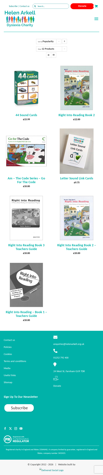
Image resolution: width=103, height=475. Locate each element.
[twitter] (10, 428)
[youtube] (21, 428)
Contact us (24, 6)
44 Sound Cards (26, 115)
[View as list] (53, 55)
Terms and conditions (15, 361)
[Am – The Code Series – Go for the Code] (26, 130)
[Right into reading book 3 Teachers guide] (26, 197)
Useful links (10, 375)
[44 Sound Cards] (26, 67)
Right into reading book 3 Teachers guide (26, 247)
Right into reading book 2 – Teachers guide (76, 247)
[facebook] (5, 428)
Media (7, 368)
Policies (8, 347)
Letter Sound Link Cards (76, 178)
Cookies (8, 354)
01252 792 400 (60, 357)
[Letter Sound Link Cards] (76, 130)
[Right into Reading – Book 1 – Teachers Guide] (26, 264)
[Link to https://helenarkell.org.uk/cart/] (96, 6)
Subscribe (13, 6)
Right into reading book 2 (77, 115)
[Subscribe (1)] (28, 404)
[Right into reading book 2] (76, 67)
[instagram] (15, 428)
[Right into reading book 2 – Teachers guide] (76, 197)
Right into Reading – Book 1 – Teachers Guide (26, 314)
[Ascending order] (64, 41)
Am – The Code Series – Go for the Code (26, 180)
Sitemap (8, 382)
